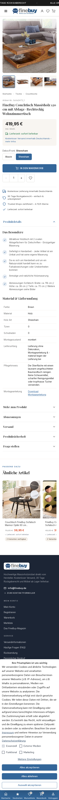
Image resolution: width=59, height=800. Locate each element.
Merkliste (8, 623)
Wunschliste (29, 795)
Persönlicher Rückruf (14, 658)
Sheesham (24, 156)
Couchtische (31, 94)
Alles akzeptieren (29, 767)
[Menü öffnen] (6, 11)
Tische (18, 94)
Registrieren (10, 612)
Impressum (8, 732)
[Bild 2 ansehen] (22, 81)
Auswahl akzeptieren (29, 785)
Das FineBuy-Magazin (15, 628)
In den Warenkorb (31, 168)
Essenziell (11, 746)
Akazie (8, 156)
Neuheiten (17, 798)
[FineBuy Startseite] (25, 11)
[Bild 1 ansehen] (9, 81)
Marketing (28, 752)
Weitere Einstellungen (29, 759)
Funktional (11, 752)
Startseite (7, 94)
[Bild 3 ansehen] (36, 81)
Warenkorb (41, 795)
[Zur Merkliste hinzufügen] (30, 178)
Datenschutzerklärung (14, 740)
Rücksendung (10, 653)
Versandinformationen (15, 642)
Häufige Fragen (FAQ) (14, 647)
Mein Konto (9, 607)
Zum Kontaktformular (21, 593)
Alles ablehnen (29, 776)
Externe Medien (32, 746)
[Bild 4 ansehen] (50, 81)
